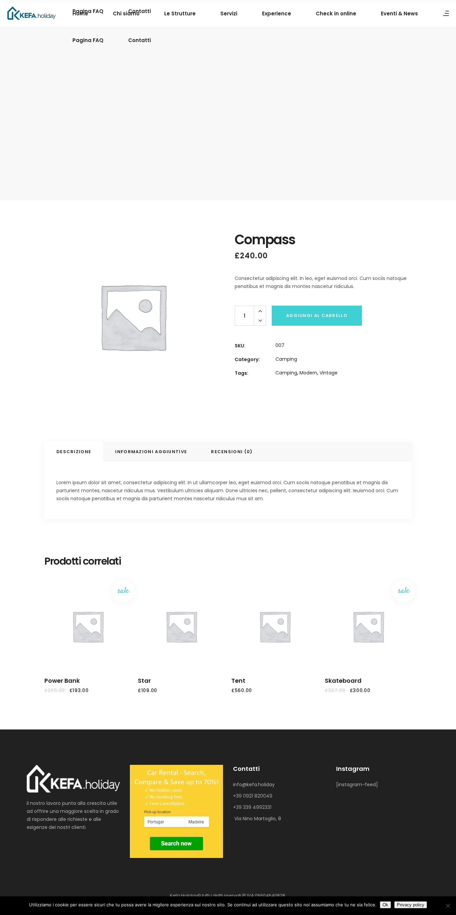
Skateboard (343, 680)
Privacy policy (410, 904)
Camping (286, 359)
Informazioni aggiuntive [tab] (151, 451)
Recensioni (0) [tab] (231, 451)
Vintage (328, 372)
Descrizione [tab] (73, 451)
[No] (447, 905)
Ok (385, 904)
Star (144, 680)
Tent (238, 680)
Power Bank (62, 680)
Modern (308, 372)
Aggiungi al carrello (317, 315)
